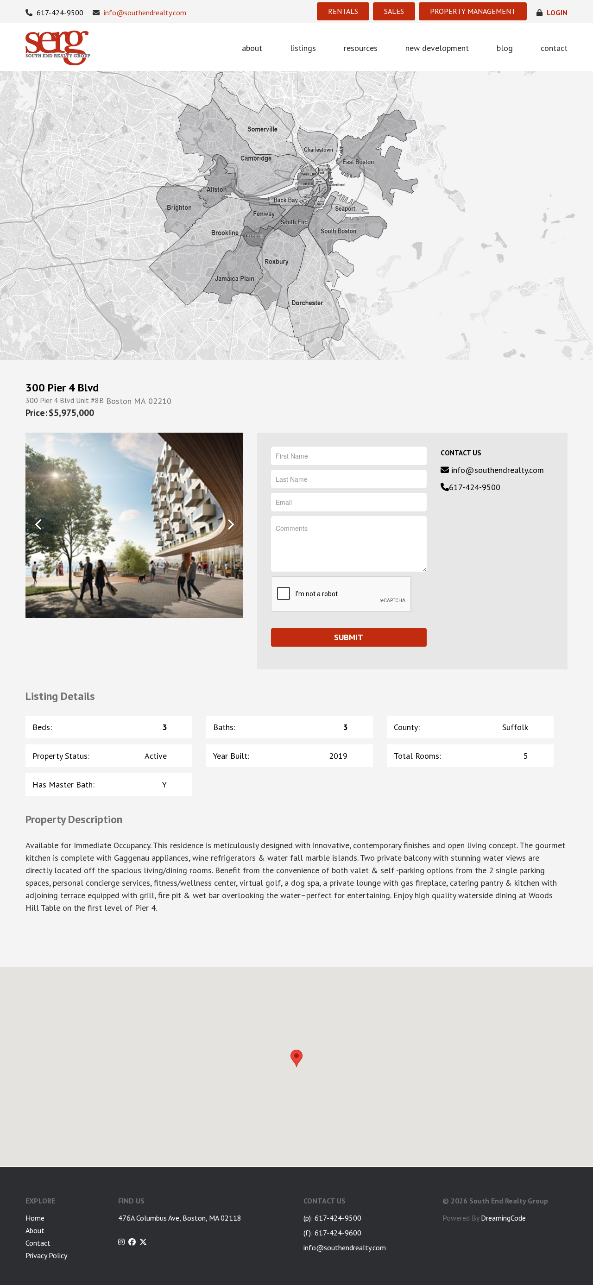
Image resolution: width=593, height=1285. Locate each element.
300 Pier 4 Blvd (62, 388)
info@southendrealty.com (144, 12)
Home (34, 1217)
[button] (296, 1058)
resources (361, 48)
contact (554, 48)
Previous (38, 524)
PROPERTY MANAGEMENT (473, 11)
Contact (37, 1242)
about (252, 48)
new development (437, 48)
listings (303, 48)
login (556, 12)
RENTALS (343, 11)
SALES (394, 11)
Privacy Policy (46, 1255)
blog (505, 48)
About (34, 1230)
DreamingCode (503, 1217)
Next (230, 524)
